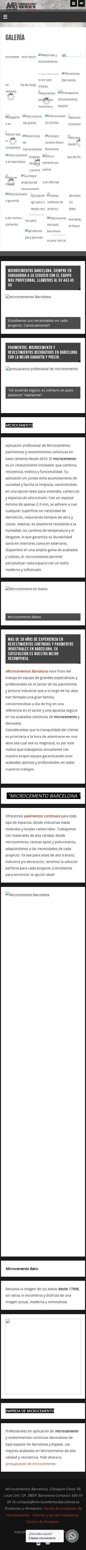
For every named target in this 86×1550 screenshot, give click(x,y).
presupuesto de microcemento (30, 1463)
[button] (12, 66)
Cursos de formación (43, 1521)
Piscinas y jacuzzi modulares (55, 1515)
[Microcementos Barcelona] (73, 3)
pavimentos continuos (42, 816)
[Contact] (81, 3)
